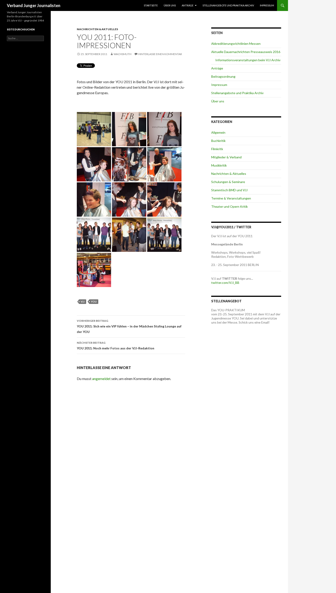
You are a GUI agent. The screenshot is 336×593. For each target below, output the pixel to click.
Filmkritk (217, 149)
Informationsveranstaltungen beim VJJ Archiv (247, 60)
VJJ (83, 301)
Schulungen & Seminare (228, 182)
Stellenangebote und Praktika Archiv (228, 5)
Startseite (151, 5)
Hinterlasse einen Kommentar (160, 54)
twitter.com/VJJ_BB (225, 283)
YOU (94, 301)
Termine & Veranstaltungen (231, 198)
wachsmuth (122, 54)
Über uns (170, 5)
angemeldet (101, 378)
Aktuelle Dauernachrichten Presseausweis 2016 (245, 52)
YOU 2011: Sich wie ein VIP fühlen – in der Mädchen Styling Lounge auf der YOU (129, 326)
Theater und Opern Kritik (229, 206)
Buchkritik (218, 141)
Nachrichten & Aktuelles (97, 29)
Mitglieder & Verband (226, 157)
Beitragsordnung (223, 76)
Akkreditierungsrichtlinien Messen (236, 43)
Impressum (267, 5)
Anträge (187, 5)
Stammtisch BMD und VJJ (229, 190)
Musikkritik (219, 165)
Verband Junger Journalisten (33, 5)
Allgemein (218, 132)
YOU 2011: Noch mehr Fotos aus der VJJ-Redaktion (115, 345)
